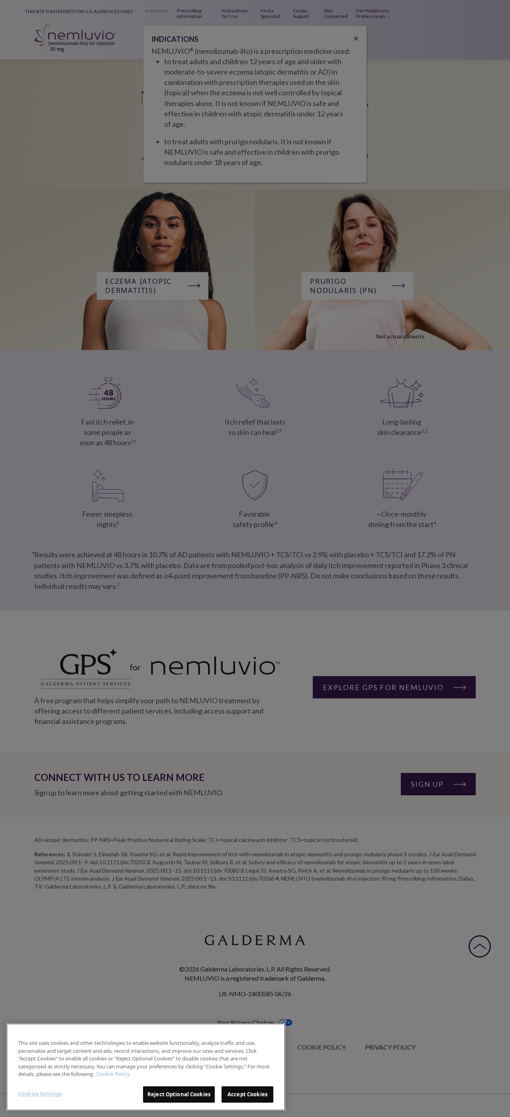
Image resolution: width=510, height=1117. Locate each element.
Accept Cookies (247, 1093)
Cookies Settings (40, 1093)
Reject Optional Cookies (178, 1093)
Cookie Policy (113, 1074)
